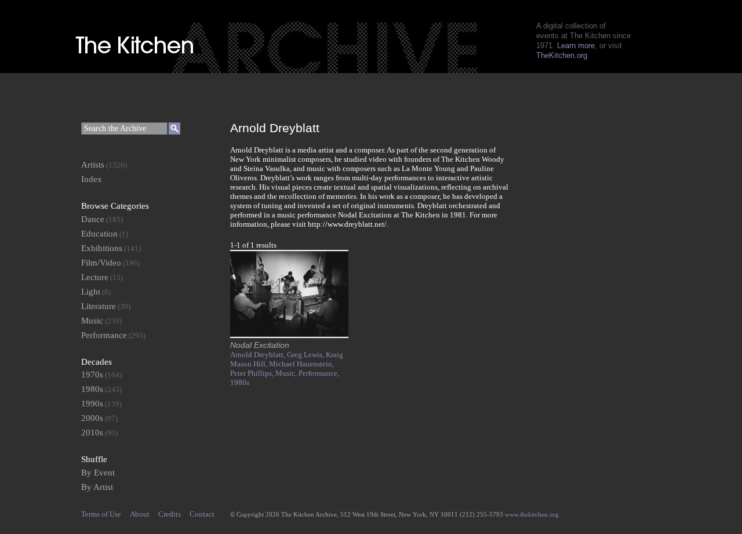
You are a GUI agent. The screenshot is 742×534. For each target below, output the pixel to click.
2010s (92, 432)
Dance (92, 219)
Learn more (576, 45)
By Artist (97, 487)
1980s (239, 382)
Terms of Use (101, 514)
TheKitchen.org (561, 55)
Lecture (94, 277)
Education (99, 233)
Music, (287, 373)
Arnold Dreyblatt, (258, 354)
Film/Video (101, 262)
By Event (98, 472)
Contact (202, 514)
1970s (92, 374)
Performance (104, 335)
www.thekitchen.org (532, 514)
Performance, (319, 373)
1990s (92, 403)
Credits (169, 514)
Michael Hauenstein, (301, 363)
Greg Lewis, (306, 354)
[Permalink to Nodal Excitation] (289, 335)
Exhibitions (101, 248)
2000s (92, 418)
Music (92, 320)
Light (90, 291)
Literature (98, 306)
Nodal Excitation (259, 345)
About (140, 514)
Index (91, 179)
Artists (92, 164)
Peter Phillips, (252, 373)
